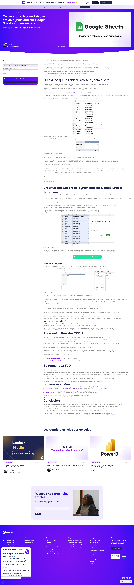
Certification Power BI (30, 540)
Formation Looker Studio (52, 551)
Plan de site (92, 563)
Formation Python (50, 549)
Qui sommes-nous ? (95, 540)
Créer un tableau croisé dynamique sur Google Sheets (15, 65)
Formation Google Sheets (52, 553)
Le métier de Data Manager (75, 547)
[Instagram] (127, 578)
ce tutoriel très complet (69, 388)
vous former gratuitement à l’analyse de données (72, 92)
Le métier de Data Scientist (75, 544)
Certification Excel (29, 542)
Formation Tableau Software (53, 547)
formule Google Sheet (93, 64)
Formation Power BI (51, 540)
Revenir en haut (35, 60)
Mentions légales (94, 559)
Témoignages (93, 552)
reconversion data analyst (104, 352)
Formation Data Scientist (9, 542)
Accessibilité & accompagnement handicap (97, 549)
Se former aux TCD (7, 70)
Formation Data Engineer (9, 544)
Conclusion (5, 73)
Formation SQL (50, 542)
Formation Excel (50, 544)
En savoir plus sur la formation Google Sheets (87, 257)
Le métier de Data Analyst (74, 540)
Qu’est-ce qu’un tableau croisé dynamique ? (12, 63)
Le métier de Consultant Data (75, 549)
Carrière (92, 561)
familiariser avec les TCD (49, 392)
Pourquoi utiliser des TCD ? (9, 68)
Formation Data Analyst (9, 540)
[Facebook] (130, 578)
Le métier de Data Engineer (75, 542)
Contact (92, 555)
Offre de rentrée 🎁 (72, 2)
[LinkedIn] (6, 44)
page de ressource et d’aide (76, 387)
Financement (93, 544)
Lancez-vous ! (116, 548)
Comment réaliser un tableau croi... (29, 12)
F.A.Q (91, 557)
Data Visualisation (15, 12)
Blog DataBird (6, 12)
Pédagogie (92, 547)
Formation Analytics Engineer (10, 547)
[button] (40, 3)
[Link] (28, 2)
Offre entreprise (94, 542)
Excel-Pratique (104, 388)
